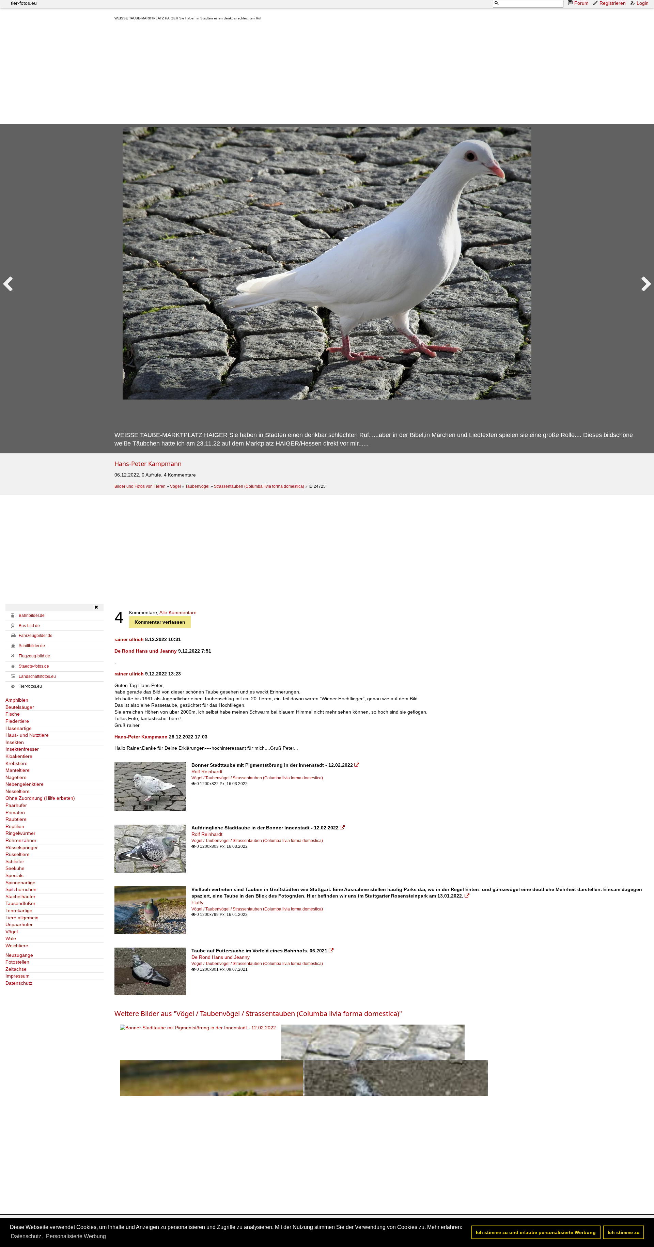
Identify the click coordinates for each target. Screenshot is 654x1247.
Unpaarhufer (19, 924)
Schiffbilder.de (32, 645)
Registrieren (613, 3)
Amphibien (16, 700)
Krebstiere (16, 763)
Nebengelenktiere (24, 784)
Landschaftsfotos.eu (37, 676)
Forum (581, 3)
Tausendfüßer (20, 903)
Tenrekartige (18, 910)
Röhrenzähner (20, 840)
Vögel (175, 486)
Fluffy (197, 902)
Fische (12, 714)
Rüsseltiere (17, 854)
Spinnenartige (20, 882)
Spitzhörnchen (20, 889)
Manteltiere (17, 770)
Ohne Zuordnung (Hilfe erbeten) (40, 798)
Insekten (14, 742)
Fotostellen (17, 962)
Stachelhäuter (20, 896)
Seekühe (15, 868)
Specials (14, 875)
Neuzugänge (19, 955)
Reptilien (14, 826)
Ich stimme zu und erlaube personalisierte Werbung (536, 1232)
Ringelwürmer (20, 833)
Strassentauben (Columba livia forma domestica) (259, 486)
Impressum (17, 976)
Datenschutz (18, 983)
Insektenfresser (22, 749)
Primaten (15, 812)
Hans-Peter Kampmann (148, 463)
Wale (10, 938)
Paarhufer (16, 805)
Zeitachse (16, 969)
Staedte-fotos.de (34, 666)
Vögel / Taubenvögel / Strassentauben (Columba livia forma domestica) (257, 778)
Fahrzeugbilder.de (35, 635)
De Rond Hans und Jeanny (145, 651)
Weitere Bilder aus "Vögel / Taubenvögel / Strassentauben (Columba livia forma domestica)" (258, 1013)
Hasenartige (18, 728)
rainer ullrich (129, 639)
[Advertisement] (318, 74)
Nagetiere (16, 777)
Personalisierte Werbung (76, 1236)
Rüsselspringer (21, 847)
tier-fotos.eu (24, 3)
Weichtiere (16, 945)
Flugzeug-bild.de (34, 656)
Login (643, 3)
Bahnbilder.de (32, 615)
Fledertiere (17, 721)
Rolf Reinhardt (206, 771)
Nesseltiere (17, 791)
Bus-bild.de (29, 625)
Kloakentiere (18, 756)
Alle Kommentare (178, 612)
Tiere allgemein (21, 917)
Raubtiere (16, 819)
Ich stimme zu (624, 1232)
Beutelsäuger (19, 707)
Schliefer (14, 861)
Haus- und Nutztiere (27, 735)
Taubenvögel (197, 486)
